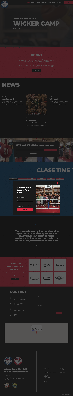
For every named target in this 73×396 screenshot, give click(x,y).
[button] (58, 183)
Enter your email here (21, 200)
